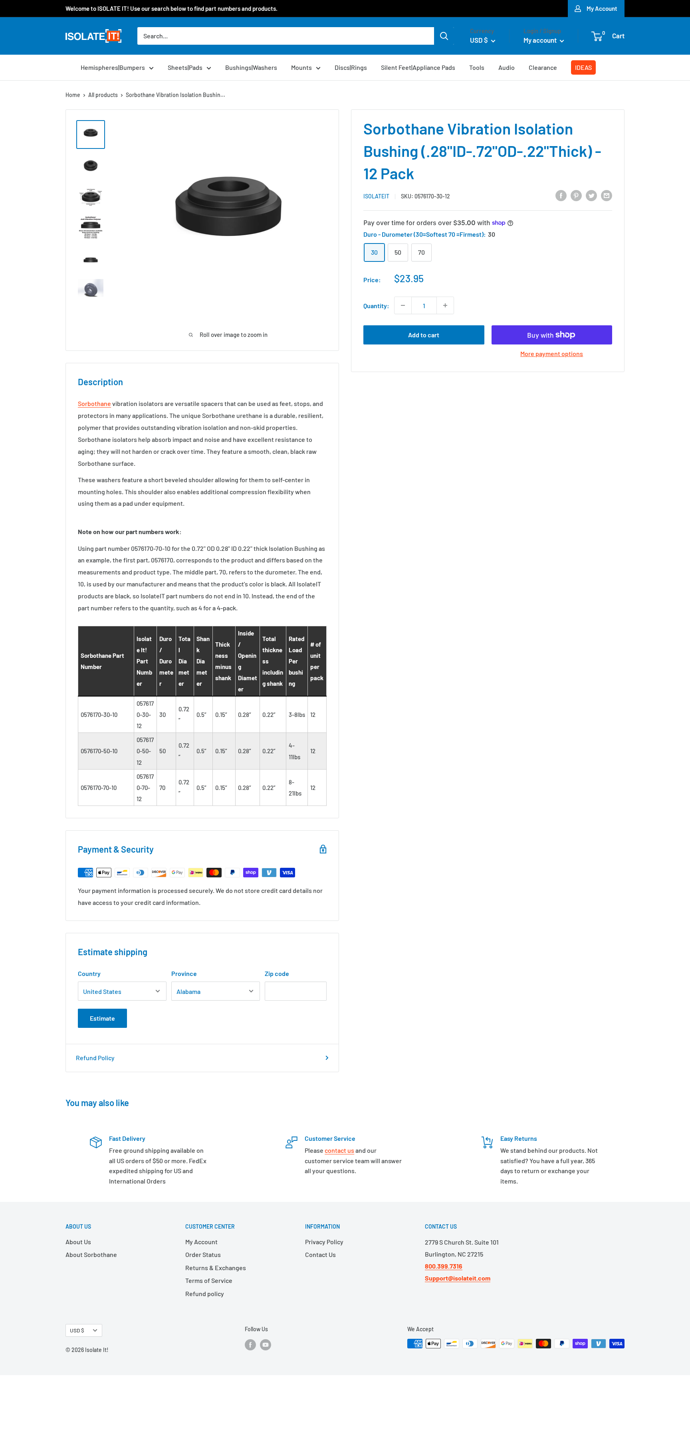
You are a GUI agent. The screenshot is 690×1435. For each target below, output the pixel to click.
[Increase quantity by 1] (445, 305)
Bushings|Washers (251, 67)
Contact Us (320, 1254)
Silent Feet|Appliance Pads (418, 67)
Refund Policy (95, 1057)
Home (72, 94)
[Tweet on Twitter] (591, 195)
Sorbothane (94, 403)
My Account (602, 8)
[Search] (444, 36)
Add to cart (423, 334)
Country (89, 973)
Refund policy (204, 1293)
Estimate (102, 1018)
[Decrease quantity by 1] (403, 305)
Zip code (277, 973)
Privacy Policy (324, 1241)
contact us (339, 1150)
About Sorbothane (91, 1254)
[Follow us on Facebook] (250, 1344)
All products (103, 94)
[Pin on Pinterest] (576, 195)
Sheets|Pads (185, 67)
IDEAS (583, 67)
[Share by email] (606, 195)
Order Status (203, 1254)
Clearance (543, 67)
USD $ (77, 1330)
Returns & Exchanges (215, 1267)
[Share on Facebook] (561, 195)
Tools (476, 67)
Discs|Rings (351, 67)
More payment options (551, 353)
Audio (506, 67)
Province (184, 973)
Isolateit (376, 195)
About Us (78, 1241)
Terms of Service (208, 1280)
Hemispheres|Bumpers (113, 67)
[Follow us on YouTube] (265, 1344)
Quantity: (376, 305)
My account (540, 40)
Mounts (301, 67)
